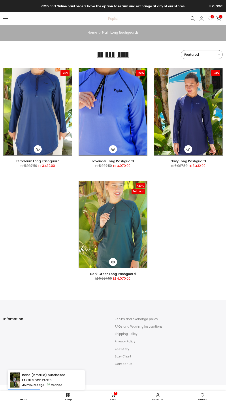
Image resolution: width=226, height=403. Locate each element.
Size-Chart (123, 356)
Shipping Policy (126, 334)
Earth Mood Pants (36, 380)
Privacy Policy (125, 341)
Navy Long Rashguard (188, 161)
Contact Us (123, 364)
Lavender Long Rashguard (113, 161)
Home (92, 32)
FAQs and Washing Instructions (138, 326)
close (11, 6)
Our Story (122, 349)
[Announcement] (113, 6)
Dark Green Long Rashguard (113, 274)
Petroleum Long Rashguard (38, 161)
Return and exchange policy (136, 319)
